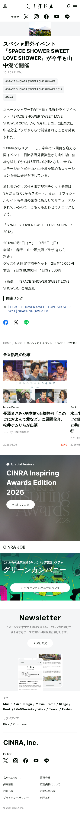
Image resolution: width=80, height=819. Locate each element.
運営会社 (45, 777)
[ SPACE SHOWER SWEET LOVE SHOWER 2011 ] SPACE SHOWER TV (39, 309)
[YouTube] (57, 17)
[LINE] (67, 17)
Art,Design (24, 703)
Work (41, 709)
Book (7, 709)
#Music (9, 97)
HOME (7, 343)
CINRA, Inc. (20, 742)
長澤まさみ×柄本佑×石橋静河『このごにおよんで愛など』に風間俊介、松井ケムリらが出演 (34, 419)
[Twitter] (26, 17)
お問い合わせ (47, 790)
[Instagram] (36, 17)
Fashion (68, 709)
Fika (6, 724)
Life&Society (24, 709)
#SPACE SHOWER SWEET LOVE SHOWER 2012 (33, 89)
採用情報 (8, 784)
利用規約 (45, 797)
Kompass (20, 724)
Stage (63, 703)
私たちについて (12, 777)
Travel (53, 709)
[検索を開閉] (68, 6)
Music (18, 343)
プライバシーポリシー (16, 797)
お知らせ (8, 790)
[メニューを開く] (75, 6)
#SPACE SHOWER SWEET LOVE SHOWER (30, 81)
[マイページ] (5, 6)
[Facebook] (46, 17)
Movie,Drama (45, 703)
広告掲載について (50, 784)
